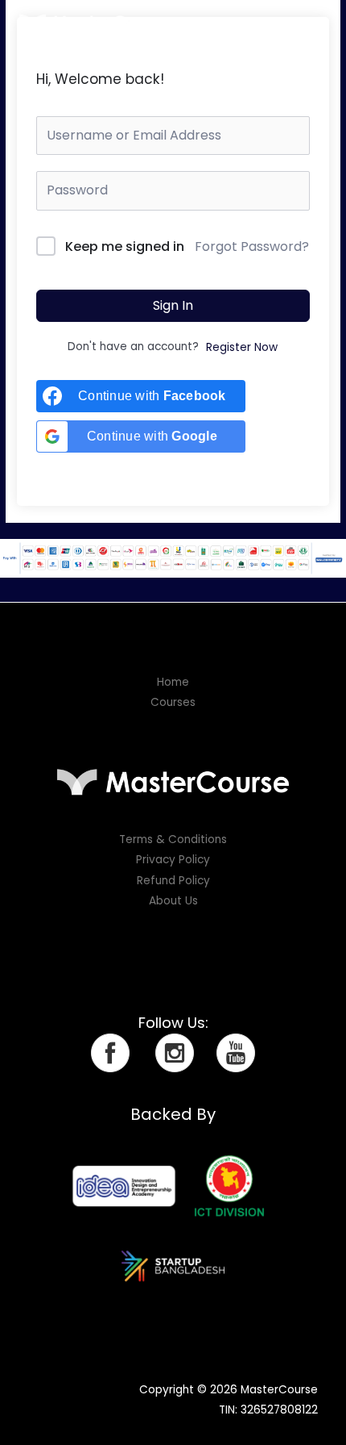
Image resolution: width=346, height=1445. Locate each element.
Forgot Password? (252, 246)
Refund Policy (173, 880)
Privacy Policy (173, 859)
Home (173, 682)
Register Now (242, 347)
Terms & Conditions (173, 839)
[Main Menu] (314, 22)
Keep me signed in (124, 246)
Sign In (173, 305)
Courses (173, 702)
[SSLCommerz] (173, 558)
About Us (173, 900)
